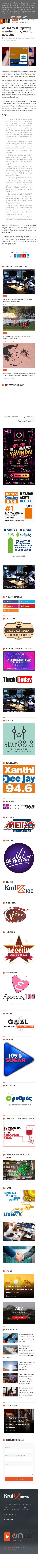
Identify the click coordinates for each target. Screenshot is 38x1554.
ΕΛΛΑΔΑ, (18, 252)
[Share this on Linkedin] (28, 255)
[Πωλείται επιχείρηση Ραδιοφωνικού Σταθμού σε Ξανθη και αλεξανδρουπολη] (17, 300)
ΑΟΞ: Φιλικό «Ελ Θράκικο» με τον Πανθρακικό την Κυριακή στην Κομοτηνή (18, 337)
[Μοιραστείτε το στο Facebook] (15, 255)
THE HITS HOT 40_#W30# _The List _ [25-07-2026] (18, 1425)
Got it (25, 17)
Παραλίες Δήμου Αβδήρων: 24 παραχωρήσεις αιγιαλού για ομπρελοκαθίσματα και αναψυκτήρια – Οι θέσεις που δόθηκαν (19, 1352)
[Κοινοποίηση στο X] (18, 255)
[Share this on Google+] (21, 255)
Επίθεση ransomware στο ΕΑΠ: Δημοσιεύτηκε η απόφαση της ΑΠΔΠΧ (22, 21)
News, (25, 252)
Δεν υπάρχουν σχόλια (10, 40)
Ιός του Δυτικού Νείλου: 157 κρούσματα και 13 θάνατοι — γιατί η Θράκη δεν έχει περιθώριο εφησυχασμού (19, 374)
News (13, 19)
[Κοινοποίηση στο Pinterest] (24, 255)
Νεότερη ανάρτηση (12, 417)
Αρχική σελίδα (28, 417)
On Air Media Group (10, 1549)
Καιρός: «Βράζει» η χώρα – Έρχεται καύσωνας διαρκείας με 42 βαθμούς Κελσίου (19, 1289)
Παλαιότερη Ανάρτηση (25, 421)
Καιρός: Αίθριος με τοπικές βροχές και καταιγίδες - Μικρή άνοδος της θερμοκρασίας (27, 1365)
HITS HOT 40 (10, 1420)
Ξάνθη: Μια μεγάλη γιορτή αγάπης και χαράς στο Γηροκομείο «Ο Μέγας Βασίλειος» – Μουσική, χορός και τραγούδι (26, 1378)
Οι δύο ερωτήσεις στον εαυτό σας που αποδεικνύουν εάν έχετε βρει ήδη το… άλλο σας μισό (26, 1392)
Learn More (16, 17)
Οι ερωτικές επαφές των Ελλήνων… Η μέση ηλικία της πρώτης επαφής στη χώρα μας (26, 1337)
